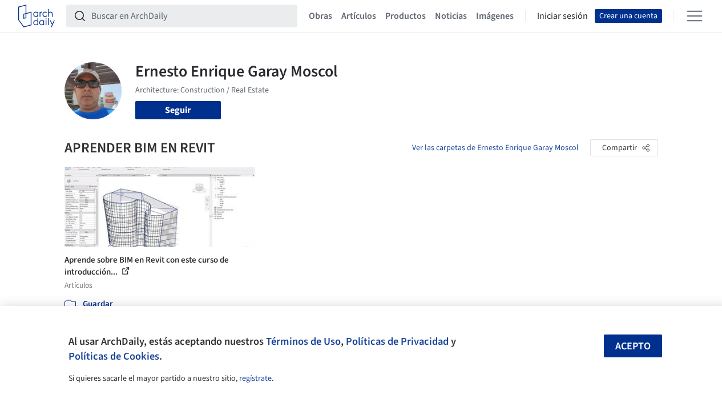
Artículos (358, 16)
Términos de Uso (303, 341)
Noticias (451, 16)
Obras (320, 16)
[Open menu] (694, 16)
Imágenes (495, 16)
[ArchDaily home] (36, 16)
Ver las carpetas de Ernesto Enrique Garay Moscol (495, 148)
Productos (405, 16)
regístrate (255, 378)
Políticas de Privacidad (397, 341)
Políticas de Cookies (113, 356)
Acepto (633, 346)
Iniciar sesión (562, 16)
